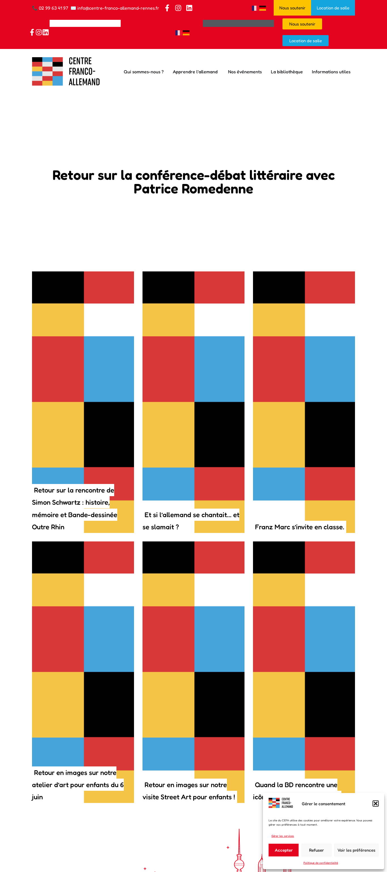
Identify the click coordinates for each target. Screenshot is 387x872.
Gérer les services (282, 835)
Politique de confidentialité (320, 862)
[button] (376, 803)
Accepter (284, 850)
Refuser (316, 850)
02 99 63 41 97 (53, 8)
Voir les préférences (356, 850)
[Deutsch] (263, 7)
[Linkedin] (189, 8)
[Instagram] (178, 8)
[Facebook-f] (167, 8)
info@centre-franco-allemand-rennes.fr (118, 8)
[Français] (255, 7)
